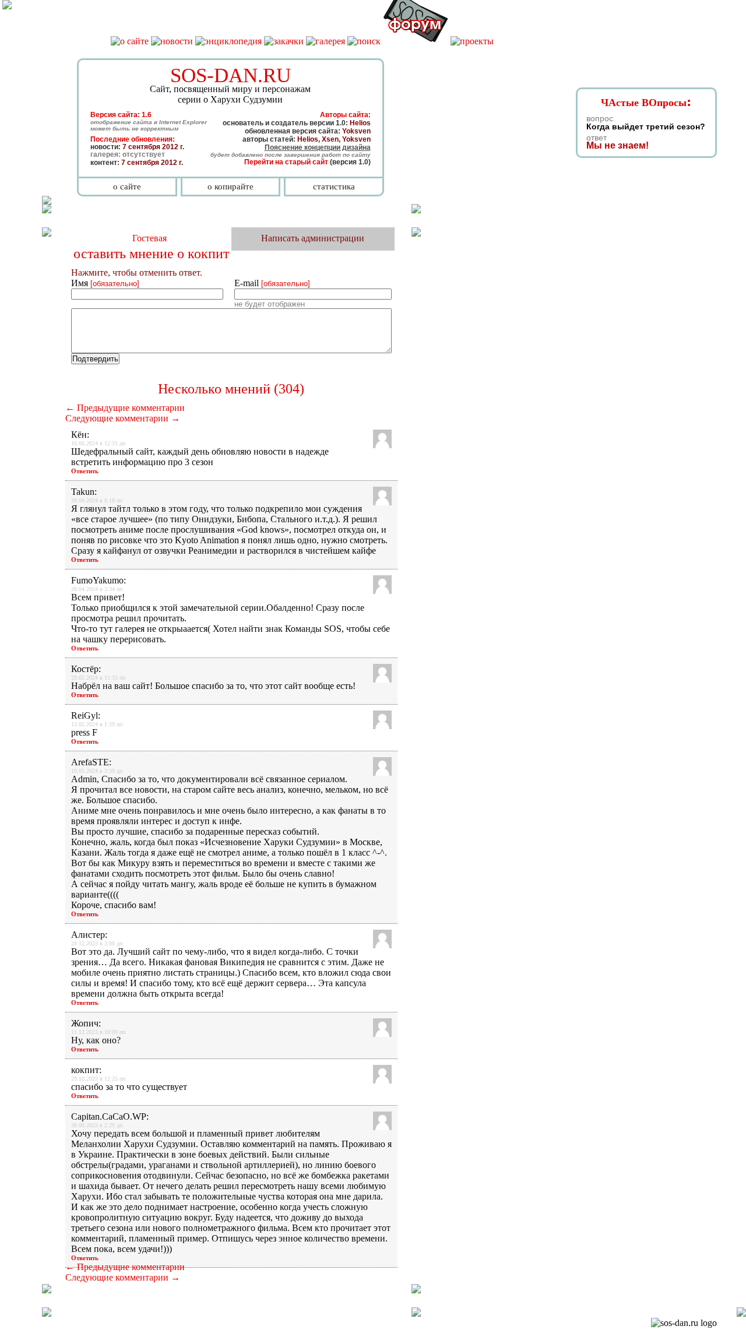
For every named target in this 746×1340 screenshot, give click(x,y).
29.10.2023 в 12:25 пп (98, 1078)
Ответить (84, 470)
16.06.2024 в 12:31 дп (98, 443)
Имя (105, 283)
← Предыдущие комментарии (125, 408)
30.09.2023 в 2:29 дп (96, 1125)
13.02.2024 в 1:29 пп (96, 724)
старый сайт (306, 162)
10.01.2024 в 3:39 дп (96, 771)
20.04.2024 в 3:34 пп (96, 589)
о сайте (127, 186)
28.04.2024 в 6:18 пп (96, 500)
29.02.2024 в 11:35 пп (98, 677)
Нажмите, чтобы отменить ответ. (136, 272)
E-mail (272, 283)
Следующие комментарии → (122, 418)
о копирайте (230, 186)
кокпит (208, 253)
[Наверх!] (741, 1313)
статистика (334, 186)
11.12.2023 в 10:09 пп (98, 1032)
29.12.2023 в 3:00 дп (96, 943)
